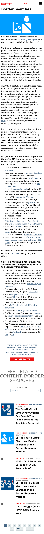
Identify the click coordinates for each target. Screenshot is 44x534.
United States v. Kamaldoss (20, 224)
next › (19, 529)
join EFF (15, 253)
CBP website (25, 326)
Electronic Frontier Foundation (7, 4)
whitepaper (18, 226)
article (7, 232)
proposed (28, 234)
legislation (37, 234)
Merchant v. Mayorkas (25, 197)
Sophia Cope (36, 404)
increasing (22, 39)
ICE (13, 297)
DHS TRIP (33, 292)
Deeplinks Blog (22, 404)
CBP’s (31, 240)
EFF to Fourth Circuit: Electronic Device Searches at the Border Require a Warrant (28, 444)
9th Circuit (33, 221)
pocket (8, 186)
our (38, 184)
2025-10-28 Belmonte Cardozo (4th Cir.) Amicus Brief (28, 465)
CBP (6, 334)
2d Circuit (36, 224)
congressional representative (20, 316)
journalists (9, 170)
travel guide (33, 178)
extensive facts (21, 189)
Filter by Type (22, 387)
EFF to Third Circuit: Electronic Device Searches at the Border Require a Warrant (27, 489)
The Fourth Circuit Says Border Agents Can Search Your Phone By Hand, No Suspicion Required (27, 416)
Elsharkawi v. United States (16, 221)
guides (14, 186)
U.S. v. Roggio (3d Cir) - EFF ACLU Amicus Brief (28, 510)
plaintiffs (32, 202)
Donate (25, 3)
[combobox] (25, 390)
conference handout (33, 173)
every (30, 39)
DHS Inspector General (26, 310)
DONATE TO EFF (22, 359)
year (35, 39)
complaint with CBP (19, 294)
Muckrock (16, 332)
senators (37, 313)
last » (30, 529)
